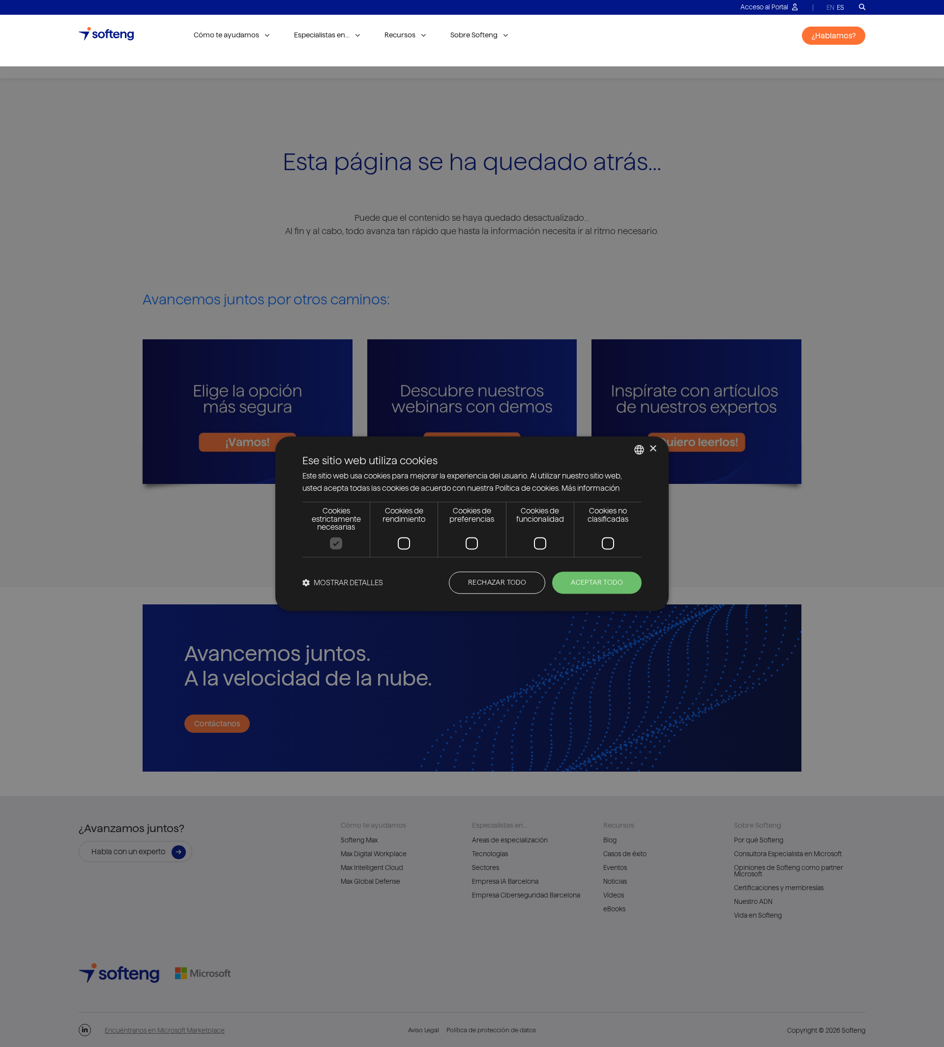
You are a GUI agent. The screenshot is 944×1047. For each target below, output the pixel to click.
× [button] (652, 448)
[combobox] (639, 449)
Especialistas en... (322, 35)
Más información (590, 488)
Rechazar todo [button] (497, 582)
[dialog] (472, 523)
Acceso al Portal (765, 6)
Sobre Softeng (474, 35)
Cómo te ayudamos (226, 35)
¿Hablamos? (834, 35)
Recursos (399, 35)
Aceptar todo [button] (597, 582)
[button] (342, 582)
